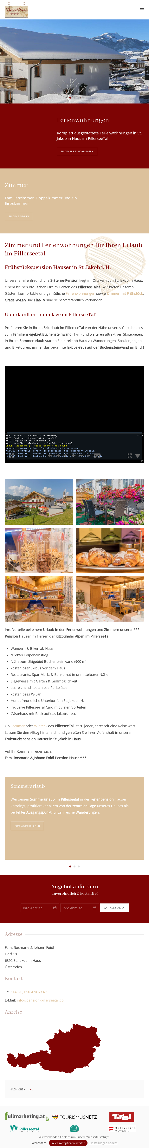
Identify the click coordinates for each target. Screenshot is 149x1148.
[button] (142, 9)
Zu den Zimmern (19, 216)
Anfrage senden (114, 907)
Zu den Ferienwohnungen (77, 151)
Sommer (18, 726)
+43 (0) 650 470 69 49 (30, 991)
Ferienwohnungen (80, 293)
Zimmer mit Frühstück (125, 293)
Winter (39, 726)
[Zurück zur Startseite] (16, 9)
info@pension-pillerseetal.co (40, 1000)
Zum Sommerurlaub (27, 825)
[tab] (66, 98)
